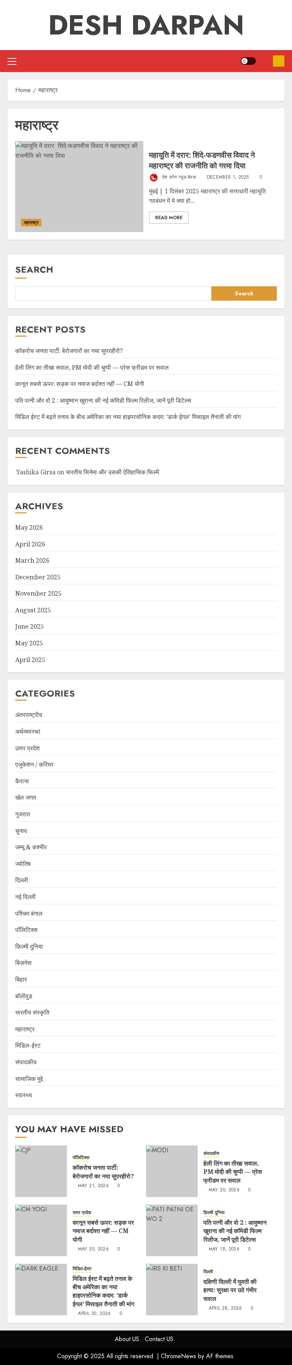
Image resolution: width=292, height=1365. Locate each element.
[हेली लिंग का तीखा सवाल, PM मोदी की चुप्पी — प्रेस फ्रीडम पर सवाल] (172, 1171)
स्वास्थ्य (23, 1095)
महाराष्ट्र (31, 222)
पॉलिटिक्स (26, 930)
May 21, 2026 (93, 1186)
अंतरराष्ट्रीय (28, 715)
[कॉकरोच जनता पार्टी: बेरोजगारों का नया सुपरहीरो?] (41, 1171)
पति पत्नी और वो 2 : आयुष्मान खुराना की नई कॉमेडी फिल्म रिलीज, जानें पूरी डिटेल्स (103, 400)
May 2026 (29, 527)
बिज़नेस (23, 963)
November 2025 (38, 593)
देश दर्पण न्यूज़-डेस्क (178, 177)
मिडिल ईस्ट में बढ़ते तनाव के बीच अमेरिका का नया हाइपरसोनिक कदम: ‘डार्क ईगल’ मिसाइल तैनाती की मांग (128, 417)
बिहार (21, 979)
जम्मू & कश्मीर (31, 847)
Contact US (159, 1339)
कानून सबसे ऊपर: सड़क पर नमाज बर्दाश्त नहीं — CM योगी (79, 384)
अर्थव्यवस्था (27, 731)
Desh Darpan (146, 25)
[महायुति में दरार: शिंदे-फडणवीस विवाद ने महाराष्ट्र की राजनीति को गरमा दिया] (79, 186)
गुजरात (22, 814)
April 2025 (30, 660)
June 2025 (29, 626)
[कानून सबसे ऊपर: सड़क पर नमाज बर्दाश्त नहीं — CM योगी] (41, 1230)
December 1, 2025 (228, 177)
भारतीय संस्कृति (32, 1012)
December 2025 (37, 577)
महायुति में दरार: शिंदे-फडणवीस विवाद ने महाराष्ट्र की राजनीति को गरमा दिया (202, 160)
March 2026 (32, 560)
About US (127, 1339)
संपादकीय (25, 1062)
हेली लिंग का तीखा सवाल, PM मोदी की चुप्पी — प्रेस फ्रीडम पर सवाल (92, 367)
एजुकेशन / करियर (34, 764)
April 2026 (30, 544)
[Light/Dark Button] (248, 61)
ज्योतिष (23, 864)
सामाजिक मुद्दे (29, 1079)
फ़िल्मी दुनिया (29, 946)
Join (278, 61)
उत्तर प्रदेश (27, 748)
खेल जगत (25, 797)
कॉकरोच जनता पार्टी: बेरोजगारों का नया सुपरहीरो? (69, 351)
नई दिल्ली (25, 897)
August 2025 (33, 610)
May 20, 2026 (224, 1190)
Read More (168, 217)
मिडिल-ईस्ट (28, 1045)
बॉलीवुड (23, 996)
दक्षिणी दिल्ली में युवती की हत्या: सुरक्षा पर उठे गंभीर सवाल (230, 1290)
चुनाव (21, 831)
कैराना (22, 781)
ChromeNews (178, 1356)
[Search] (264, 61)
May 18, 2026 (224, 1249)
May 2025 (29, 643)
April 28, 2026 (225, 1308)
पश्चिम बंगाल (29, 913)
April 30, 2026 (94, 1314)
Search (34, 269)
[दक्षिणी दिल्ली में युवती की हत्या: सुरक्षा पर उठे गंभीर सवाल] (172, 1289)
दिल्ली (21, 880)
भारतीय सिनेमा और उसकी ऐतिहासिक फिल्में (112, 472)
